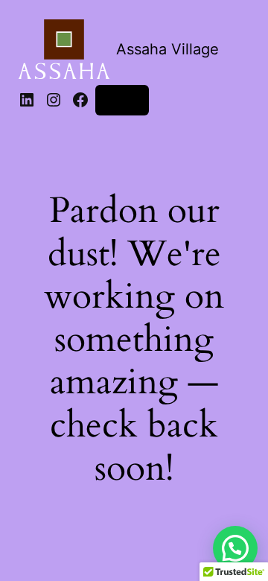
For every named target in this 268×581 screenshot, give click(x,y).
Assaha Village (167, 49)
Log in (122, 99)
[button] (235, 548)
